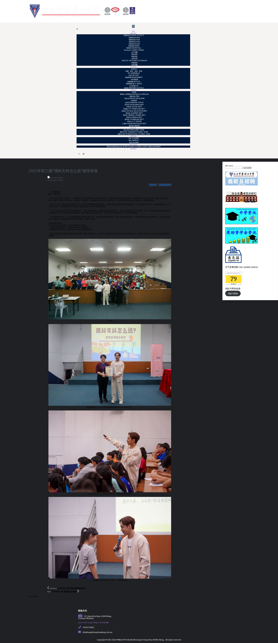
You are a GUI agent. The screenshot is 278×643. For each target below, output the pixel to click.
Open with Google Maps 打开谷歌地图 (93, 622)
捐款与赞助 (233, 293)
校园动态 (153, 185)
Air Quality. (237, 273)
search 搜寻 (247, 168)
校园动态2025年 (165, 185)
